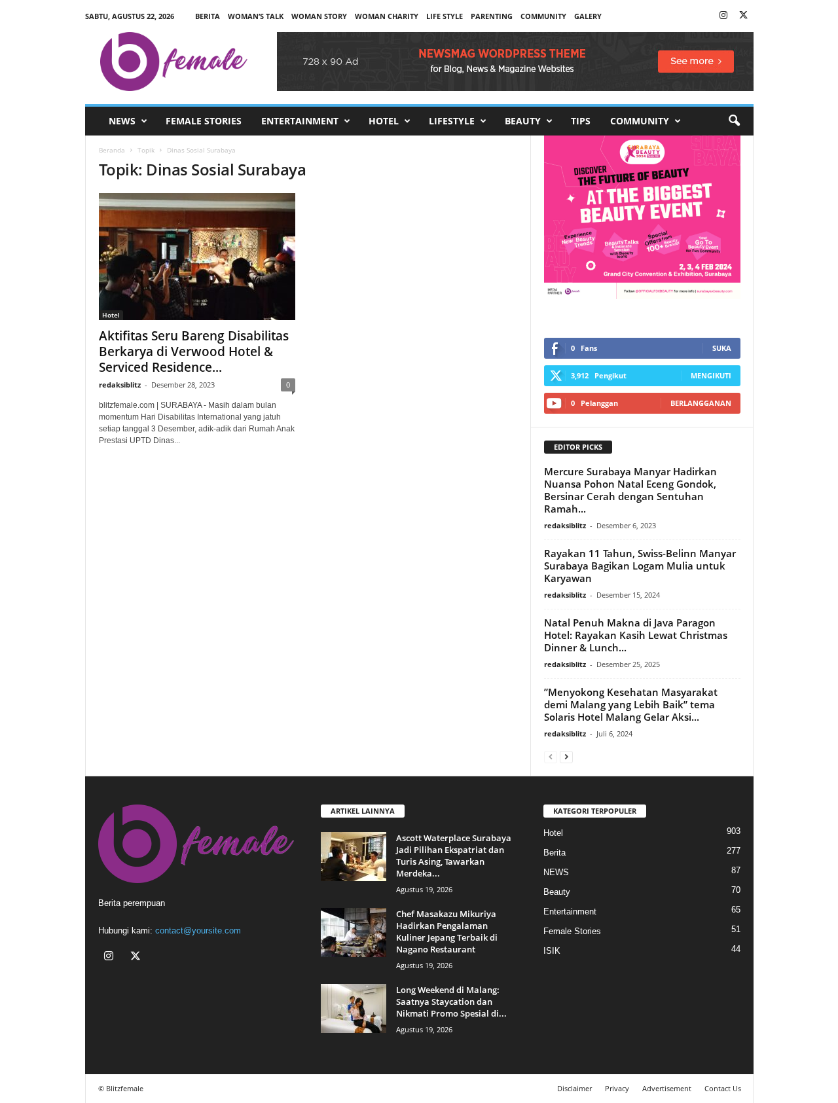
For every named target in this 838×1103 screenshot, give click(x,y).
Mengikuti (711, 375)
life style (444, 16)
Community (639, 121)
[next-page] (566, 756)
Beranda (112, 149)
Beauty (523, 121)
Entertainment (299, 121)
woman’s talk (255, 16)
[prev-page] (550, 756)
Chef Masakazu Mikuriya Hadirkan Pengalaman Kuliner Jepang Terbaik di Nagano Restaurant (447, 931)
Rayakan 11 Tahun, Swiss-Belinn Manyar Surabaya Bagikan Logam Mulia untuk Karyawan (640, 566)
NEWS (122, 121)
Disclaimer (574, 1088)
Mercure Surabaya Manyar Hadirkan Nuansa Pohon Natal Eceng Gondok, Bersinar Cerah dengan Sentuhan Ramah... (630, 490)
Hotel (384, 121)
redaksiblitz (120, 384)
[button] (734, 121)
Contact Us (722, 1088)
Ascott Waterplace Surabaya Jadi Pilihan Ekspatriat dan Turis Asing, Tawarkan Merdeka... (453, 855)
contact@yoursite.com (198, 930)
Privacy (617, 1088)
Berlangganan (700, 403)
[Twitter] (744, 16)
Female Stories (204, 121)
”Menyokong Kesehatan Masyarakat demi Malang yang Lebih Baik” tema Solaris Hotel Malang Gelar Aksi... (631, 704)
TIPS (581, 121)
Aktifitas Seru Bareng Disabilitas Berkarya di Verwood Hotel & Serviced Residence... (194, 351)
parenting (492, 16)
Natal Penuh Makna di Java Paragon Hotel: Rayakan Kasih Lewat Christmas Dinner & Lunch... (635, 635)
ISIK (551, 951)
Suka (721, 348)
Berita (207, 16)
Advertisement (666, 1088)
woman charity (386, 16)
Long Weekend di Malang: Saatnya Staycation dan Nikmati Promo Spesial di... (451, 1001)
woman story (319, 16)
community (543, 16)
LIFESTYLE (452, 121)
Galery (588, 16)
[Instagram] (723, 16)
